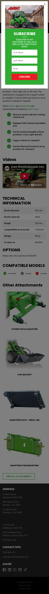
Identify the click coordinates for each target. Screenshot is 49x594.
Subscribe (24, 77)
